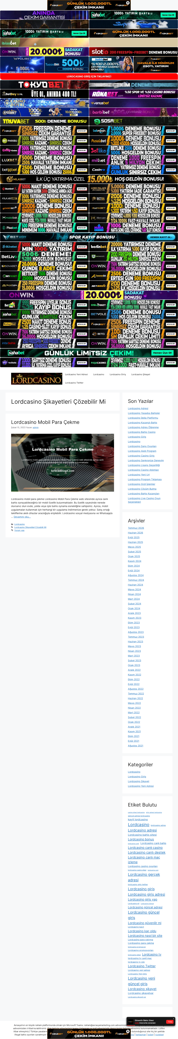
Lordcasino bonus (141, 839)
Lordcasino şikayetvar (141, 993)
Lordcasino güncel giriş (144, 915)
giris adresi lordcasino (154, 812)
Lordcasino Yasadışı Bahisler (144, 413)
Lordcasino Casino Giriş (141, 455)
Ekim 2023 (134, 622)
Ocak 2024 (134, 608)
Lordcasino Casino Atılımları (143, 470)
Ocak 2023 (134, 665)
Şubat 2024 (134, 603)
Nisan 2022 (134, 707)
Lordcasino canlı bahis (153, 843)
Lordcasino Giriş (118, 374)
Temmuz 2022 (136, 693)
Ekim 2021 (133, 736)
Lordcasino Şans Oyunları (142, 446)
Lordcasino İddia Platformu (143, 417)
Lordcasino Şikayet (140, 374)
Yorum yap (19, 530)
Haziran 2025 (135, 542)
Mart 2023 (134, 655)
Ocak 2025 (134, 556)
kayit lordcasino (138, 819)
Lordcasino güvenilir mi (144, 923)
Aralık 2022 (134, 670)
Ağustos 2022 (136, 689)
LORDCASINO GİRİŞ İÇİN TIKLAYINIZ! (89, 76)
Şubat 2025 (134, 551)
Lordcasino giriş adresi (146, 894)
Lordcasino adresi (142, 830)
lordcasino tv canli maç (140, 958)
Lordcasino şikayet (142, 989)
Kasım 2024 (134, 561)
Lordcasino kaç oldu (142, 931)
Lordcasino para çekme (141, 943)
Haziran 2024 (135, 584)
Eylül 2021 (133, 741)
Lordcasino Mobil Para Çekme (45, 422)
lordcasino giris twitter (138, 884)
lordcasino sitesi (134, 955)
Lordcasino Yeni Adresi (76, 374)
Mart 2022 (134, 712)
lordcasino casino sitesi (137, 870)
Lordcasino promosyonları (141, 950)
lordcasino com (153, 870)
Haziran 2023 (135, 641)
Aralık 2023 (134, 613)
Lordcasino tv (151, 954)
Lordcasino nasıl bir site (145, 935)
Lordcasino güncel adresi (145, 907)
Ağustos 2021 (135, 745)
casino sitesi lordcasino (136, 812)
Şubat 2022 (134, 717)
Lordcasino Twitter (74, 382)
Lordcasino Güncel (147, 904)
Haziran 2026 (135, 532)
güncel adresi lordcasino (139, 816)
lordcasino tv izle (136, 962)
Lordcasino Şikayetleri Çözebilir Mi (30, 527)
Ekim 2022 (134, 679)
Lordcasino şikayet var (137, 997)
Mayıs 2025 (134, 547)
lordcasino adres (158, 825)
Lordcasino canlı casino (145, 847)
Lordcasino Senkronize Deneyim (146, 460)
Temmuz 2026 (136, 528)
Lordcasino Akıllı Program (142, 451)
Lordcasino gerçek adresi (144, 877)
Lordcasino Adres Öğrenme (143, 427)
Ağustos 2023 (136, 632)
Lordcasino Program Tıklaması (145, 479)
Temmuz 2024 (136, 580)
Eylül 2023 (134, 627)
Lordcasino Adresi (138, 408)
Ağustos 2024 (136, 575)
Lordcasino (98, 374)
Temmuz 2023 (136, 636)
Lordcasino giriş (141, 889)
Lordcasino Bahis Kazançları (143, 493)
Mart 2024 (134, 599)
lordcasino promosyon (137, 947)
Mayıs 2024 (134, 589)
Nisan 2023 (134, 651)
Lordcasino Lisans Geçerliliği (144, 465)
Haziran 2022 (135, 698)
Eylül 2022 (133, 684)
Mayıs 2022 (134, 703)
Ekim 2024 (134, 565)
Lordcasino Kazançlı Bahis (142, 422)
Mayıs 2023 (134, 646)
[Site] (44, 130)
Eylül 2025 (133, 537)
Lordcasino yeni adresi (139, 970)
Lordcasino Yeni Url (139, 474)
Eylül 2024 (134, 570)
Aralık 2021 (134, 726)
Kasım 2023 (134, 618)
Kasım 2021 (134, 731)
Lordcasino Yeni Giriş (137, 974)
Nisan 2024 (134, 594)
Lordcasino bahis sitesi (142, 834)
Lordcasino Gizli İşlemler (141, 484)
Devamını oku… (22, 516)
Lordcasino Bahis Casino (141, 432)
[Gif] (89, 179)
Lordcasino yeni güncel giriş (141, 981)
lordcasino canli (133, 844)
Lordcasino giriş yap (142, 899)
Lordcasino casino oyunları (143, 866)
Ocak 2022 (134, 722)
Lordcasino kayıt (136, 927)
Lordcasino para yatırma (140, 939)
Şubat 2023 (134, 660)
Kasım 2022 (134, 674)
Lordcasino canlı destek (146, 852)
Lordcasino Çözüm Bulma (142, 488)
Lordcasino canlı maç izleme (144, 859)
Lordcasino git (133, 903)
